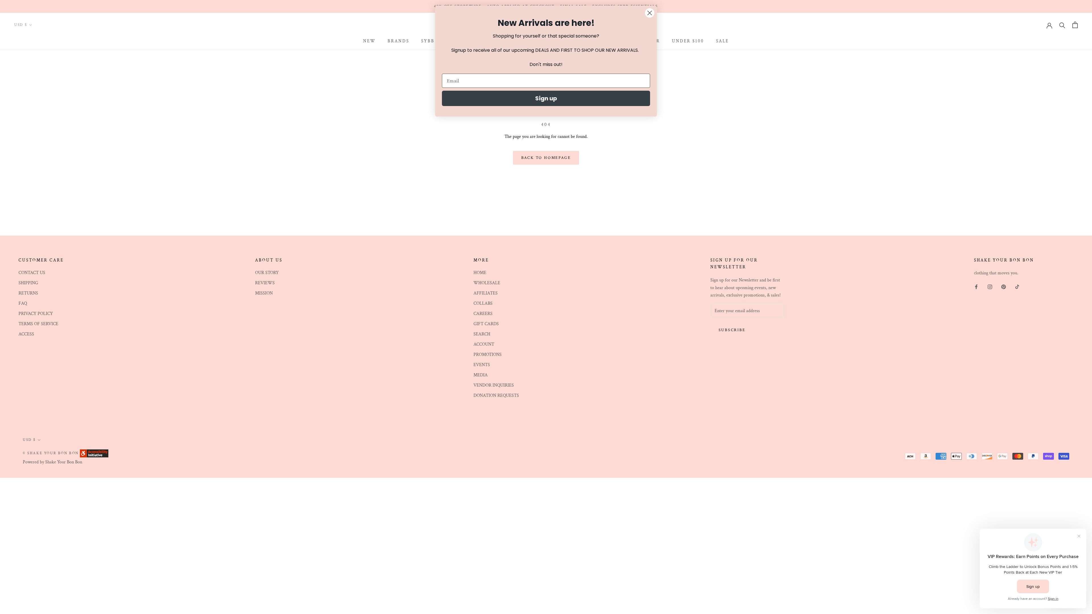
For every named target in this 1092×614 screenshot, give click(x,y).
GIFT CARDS (486, 324)
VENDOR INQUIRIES (493, 385)
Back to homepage (546, 157)
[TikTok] (1017, 286)
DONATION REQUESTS (496, 396)
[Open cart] (1075, 25)
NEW (369, 41)
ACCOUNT (483, 344)
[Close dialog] (650, 13)
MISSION (264, 293)
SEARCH (481, 334)
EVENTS (481, 365)
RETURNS (28, 293)
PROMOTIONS (487, 355)
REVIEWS (265, 283)
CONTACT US (31, 273)
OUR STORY (267, 273)
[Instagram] (990, 286)
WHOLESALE (486, 283)
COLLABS (483, 303)
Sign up (546, 98)
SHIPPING (28, 283)
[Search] (1062, 25)
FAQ (22, 303)
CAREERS (483, 314)
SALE (722, 41)
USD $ (20, 24)
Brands (398, 41)
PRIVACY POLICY (35, 314)
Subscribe (732, 330)
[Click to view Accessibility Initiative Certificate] (94, 453)
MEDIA (480, 375)
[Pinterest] (1003, 286)
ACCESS (26, 334)
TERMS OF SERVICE (38, 324)
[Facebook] (976, 286)
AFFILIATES (485, 293)
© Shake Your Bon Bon (51, 453)
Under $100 (688, 41)
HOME (479, 273)
